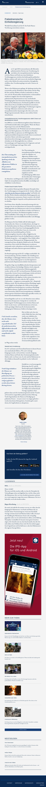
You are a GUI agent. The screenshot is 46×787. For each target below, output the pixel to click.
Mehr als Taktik (8, 655)
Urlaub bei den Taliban (10, 762)
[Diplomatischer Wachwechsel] (13, 627)
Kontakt (9, 783)
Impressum (18, 783)
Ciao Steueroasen (9, 742)
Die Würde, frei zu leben (10, 676)
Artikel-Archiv (23, 729)
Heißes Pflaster (8, 752)
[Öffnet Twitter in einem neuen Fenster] (6, 15)
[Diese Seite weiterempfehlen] (11, 15)
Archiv (42, 785)
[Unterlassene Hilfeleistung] (13, 713)
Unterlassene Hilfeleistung (11, 719)
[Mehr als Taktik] (13, 648)
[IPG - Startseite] (5, 2)
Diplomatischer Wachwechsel (12, 633)
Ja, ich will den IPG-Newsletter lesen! (30, 474)
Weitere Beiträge (24, 441)
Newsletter (40, 783)
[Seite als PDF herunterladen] (40, 406)
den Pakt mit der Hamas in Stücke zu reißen (17, 193)
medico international (19, 435)
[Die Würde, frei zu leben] (13, 670)
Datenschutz (29, 783)
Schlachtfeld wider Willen (11, 697)
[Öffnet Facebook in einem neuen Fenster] (8, 15)
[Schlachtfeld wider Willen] (13, 691)
